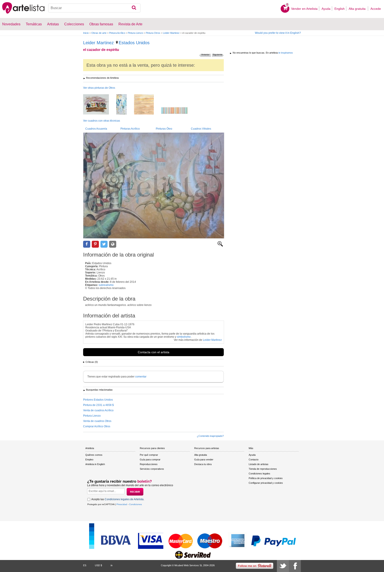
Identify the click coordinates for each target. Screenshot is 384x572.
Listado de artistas (258, 464)
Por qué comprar (149, 455)
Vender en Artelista (304, 8)
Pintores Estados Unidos (98, 399)
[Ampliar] (220, 245)
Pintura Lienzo (135, 33)
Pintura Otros (153, 33)
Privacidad (121, 504)
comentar (140, 376)
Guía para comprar (150, 459)
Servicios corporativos (152, 469)
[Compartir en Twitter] (104, 244)
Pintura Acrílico (117, 33)
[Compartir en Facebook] (86, 244)
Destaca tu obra (203, 464)
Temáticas (34, 24)
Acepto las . (117, 499)
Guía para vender (203, 459)
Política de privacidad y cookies (266, 478)
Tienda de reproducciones (263, 469)
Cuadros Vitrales (201, 128)
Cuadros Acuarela (96, 128)
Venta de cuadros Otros (97, 421)
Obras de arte (98, 33)
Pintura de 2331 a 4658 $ (98, 405)
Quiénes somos (93, 455)
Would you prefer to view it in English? (278, 32)
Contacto (253, 459)
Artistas (53, 24)
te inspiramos (285, 52)
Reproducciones (149, 464)
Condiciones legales (259, 473)
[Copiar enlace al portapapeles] (112, 244)
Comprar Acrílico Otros (96, 426)
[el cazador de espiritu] (153, 185)
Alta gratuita (357, 8)
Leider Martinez (171, 33)
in (111, 565)
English (339, 8)
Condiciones (135, 504)
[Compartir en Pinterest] (95, 244)
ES (84, 565)
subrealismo (106, 285)
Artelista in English (95, 464)
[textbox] (94, 8)
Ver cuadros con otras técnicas (101, 120)
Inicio (86, 33)
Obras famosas (101, 24)
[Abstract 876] (124, 104)
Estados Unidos (134, 42)
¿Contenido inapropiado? (210, 436)
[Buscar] (133, 8)
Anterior (205, 54)
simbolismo (184, 336)
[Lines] (177, 110)
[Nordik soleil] (147, 104)
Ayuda (326, 8)
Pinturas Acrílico (130, 128)
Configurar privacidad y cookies (266, 483)
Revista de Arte (130, 24)
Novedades (11, 24)
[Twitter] (283, 566)
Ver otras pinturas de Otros (99, 87)
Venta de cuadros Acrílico (98, 410)
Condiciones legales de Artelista (124, 499)
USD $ (98, 565)
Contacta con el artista (153, 352)
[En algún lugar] (99, 104)
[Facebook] (295, 566)
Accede (375, 8)
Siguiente (217, 54)
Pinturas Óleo (164, 128)
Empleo (89, 459)
